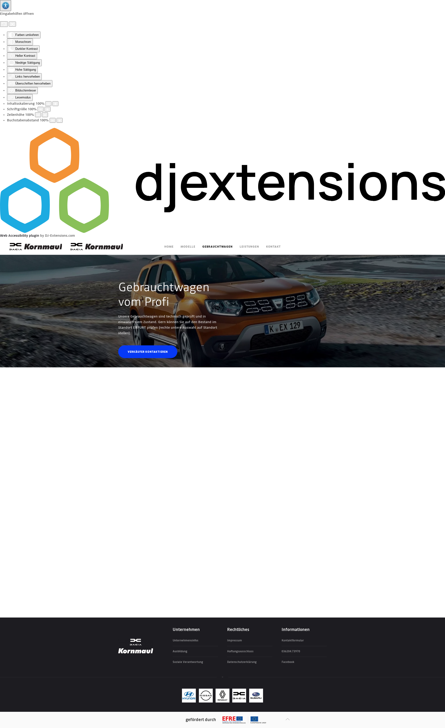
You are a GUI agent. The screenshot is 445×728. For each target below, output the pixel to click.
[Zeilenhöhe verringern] (38, 114)
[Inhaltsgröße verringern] (48, 103)
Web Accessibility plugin (19, 235)
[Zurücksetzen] (4, 24)
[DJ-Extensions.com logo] (222, 180)
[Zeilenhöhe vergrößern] (45, 114)
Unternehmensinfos (185, 640)
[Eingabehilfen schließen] (12, 24)
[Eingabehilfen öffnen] (5, 5)
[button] (287, 719)
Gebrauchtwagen (217, 246)
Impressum (234, 640)
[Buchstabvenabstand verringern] (53, 120)
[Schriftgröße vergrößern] (47, 109)
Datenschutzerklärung (242, 662)
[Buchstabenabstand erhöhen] (60, 120)
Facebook (288, 662)
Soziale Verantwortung (188, 662)
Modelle (188, 246)
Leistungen (249, 246)
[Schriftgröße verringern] (41, 109)
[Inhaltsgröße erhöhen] (55, 103)
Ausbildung (180, 651)
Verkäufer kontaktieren (148, 352)
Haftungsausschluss (240, 651)
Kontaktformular (293, 640)
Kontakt (273, 246)
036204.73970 (291, 651)
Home (169, 246)
